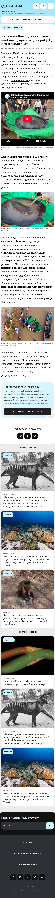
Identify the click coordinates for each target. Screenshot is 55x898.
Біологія (12, 11)
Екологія (18, 28)
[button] (36, 6)
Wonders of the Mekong (44, 48)
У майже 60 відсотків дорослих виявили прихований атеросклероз (25, 683)
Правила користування (27, 853)
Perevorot (25, 891)
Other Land (37, 891)
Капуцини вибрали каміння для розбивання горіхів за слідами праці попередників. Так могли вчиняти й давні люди (25, 620)
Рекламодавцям (27, 864)
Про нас (27, 842)
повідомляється (20, 80)
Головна (4, 11)
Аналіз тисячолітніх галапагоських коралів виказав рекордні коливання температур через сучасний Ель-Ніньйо (26, 561)
